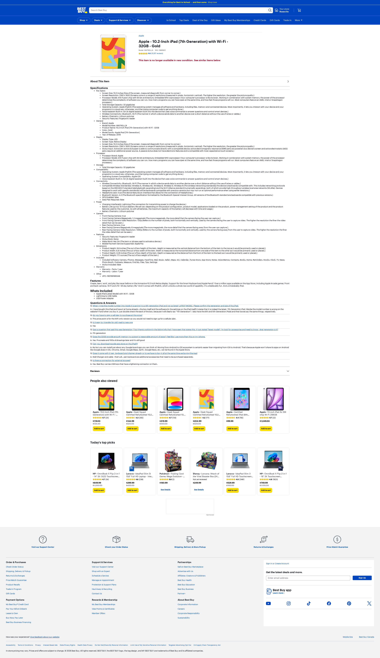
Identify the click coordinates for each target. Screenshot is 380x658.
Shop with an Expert (101, 571)
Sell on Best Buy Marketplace (190, 567)
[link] (101, 418)
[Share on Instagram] (288, 603)
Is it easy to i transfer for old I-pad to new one (113, 322)
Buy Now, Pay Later (14, 618)
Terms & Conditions (25, 645)
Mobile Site (348, 637)
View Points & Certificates (103, 609)
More (297, 20)
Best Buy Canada (366, 637)
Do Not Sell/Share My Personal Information (111, 645)
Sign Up (362, 578)
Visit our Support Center (103, 567)
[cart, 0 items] (299, 10)
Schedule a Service (100, 575)
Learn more (278, 593)
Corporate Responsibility (189, 613)
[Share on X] (369, 603)
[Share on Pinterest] (349, 603)
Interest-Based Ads (50, 645)
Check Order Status (14, 567)
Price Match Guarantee (16, 580)
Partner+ (181, 593)
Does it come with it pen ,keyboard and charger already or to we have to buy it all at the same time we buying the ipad (145, 353)
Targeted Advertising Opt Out (180, 645)
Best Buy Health (185, 580)
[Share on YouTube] (268, 603)
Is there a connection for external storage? (111, 360)
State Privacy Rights (67, 645)
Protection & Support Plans (104, 584)
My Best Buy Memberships (103, 604)
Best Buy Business (186, 589)
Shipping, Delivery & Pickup (18, 571)
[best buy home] (82, 10)
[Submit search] (270, 10)
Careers (181, 609)
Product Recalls (13, 584)
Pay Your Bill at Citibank (16, 609)
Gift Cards (10, 593)
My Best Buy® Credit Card (17, 604)
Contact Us (97, 593)
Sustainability (184, 618)
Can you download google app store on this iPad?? (115, 344)
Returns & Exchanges (15, 575)
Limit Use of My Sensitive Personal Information (148, 645)
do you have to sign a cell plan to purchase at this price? (117, 315)
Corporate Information (188, 604)
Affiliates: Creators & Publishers (191, 575)
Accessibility (10, 645)
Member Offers (98, 613)
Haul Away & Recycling (102, 589)
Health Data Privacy (84, 645)
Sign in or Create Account (277, 563)
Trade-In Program (14, 589)
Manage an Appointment (103, 580)
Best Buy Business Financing (18, 622)
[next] (287, 409)
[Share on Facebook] (329, 603)
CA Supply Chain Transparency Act (207, 645)
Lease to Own (12, 613)
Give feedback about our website (44, 637)
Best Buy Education (186, 584)
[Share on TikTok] (308, 603)
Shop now (212, 2)
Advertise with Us (185, 571)
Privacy (38, 645)
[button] (84, 20)
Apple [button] (141, 35)
